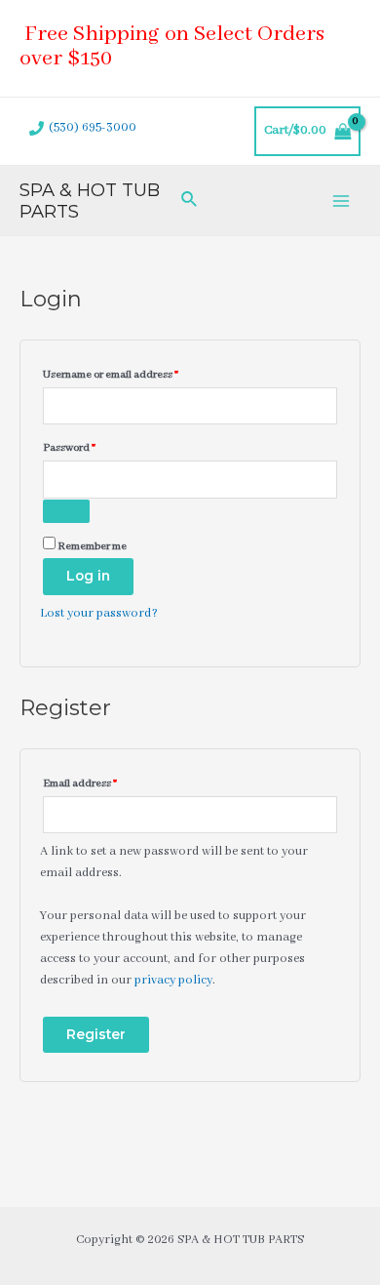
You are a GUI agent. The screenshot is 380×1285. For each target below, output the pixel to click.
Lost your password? (99, 614)
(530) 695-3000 (92, 128)
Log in (88, 575)
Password (91, 445)
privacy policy (173, 980)
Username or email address (133, 372)
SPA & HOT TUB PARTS (89, 200)
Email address (102, 781)
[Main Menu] (342, 200)
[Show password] (66, 511)
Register (96, 1034)
